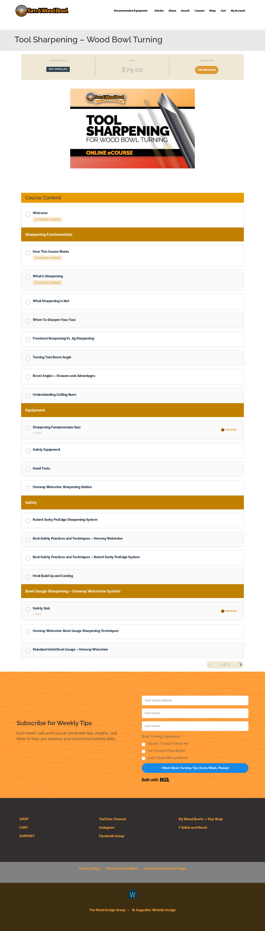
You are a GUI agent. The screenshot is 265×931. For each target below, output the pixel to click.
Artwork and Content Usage (164, 868)
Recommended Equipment (130, 10)
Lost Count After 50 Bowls (168, 757)
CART (23, 828)
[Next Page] (240, 665)
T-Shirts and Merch (192, 828)
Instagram (106, 828)
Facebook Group (111, 836)
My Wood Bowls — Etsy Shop (200, 819)
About (172, 10)
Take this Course (207, 69)
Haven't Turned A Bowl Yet (168, 743)
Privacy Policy (89, 868)
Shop (212, 10)
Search (185, 10)
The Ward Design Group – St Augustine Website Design (132, 910)
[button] (195, 747)
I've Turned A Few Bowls (166, 750)
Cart (223, 10)
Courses (199, 10)
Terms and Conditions (121, 868)
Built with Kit (155, 779)
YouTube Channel (112, 819)
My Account (238, 10)
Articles (159, 10)
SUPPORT (26, 836)
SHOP (23, 819)
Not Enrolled (58, 69)
